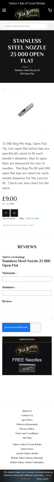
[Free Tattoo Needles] (27, 358)
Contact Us (27, 415)
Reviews (27, 246)
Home (25, 67)
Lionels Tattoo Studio (27, 453)
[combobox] (27, 26)
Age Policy (27, 420)
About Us (27, 411)
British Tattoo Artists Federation (27, 462)
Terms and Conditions (27, 433)
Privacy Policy (27, 429)
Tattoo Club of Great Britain (27, 444)
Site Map (27, 438)
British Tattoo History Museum (27, 458)
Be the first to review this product (18, 225)
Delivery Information (27, 424)
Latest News (27, 449)
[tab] (27, 246)
